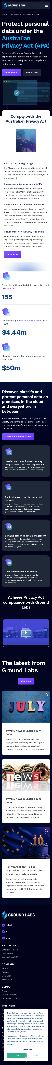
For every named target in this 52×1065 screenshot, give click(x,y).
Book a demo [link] (11, 72)
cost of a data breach (29, 320)
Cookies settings (26, 1049)
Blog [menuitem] (4, 1032)
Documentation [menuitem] (9, 994)
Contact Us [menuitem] (7, 975)
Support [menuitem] (6, 991)
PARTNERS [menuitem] (9, 1005)
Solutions (14, 14)
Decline (35, 1055)
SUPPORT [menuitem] (8, 986)
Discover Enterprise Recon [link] (18, 436)
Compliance (27, 14)
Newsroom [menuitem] (7, 979)
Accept (16, 1055)
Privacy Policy (20, 1032)
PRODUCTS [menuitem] (9, 945)
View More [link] (26, 681)
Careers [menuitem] (5, 972)
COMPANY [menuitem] (8, 964)
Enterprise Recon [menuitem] (10, 949)
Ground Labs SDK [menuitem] (10, 957)
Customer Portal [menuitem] (9, 998)
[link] (14, 5)
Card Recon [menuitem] (7, 953)
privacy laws (8, 288)
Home (4, 14)
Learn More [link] (12, 254)
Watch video (32, 72)
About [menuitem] (5, 968)
